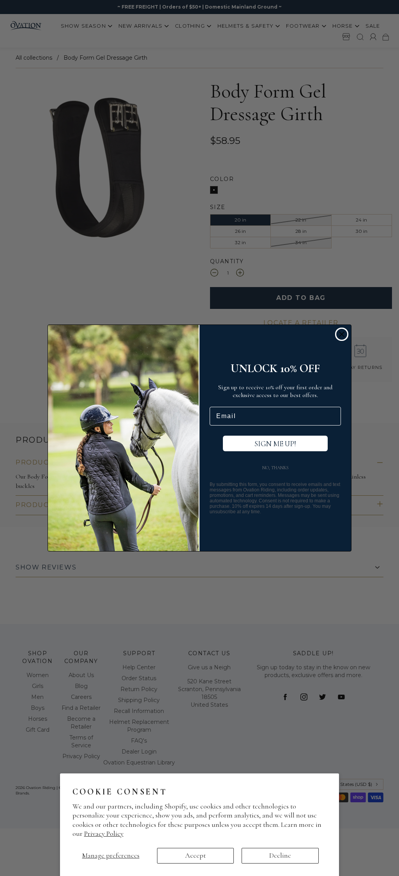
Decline (280, 855)
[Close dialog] (342, 334)
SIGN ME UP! (275, 443)
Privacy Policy (104, 833)
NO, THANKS (275, 467)
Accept (195, 855)
